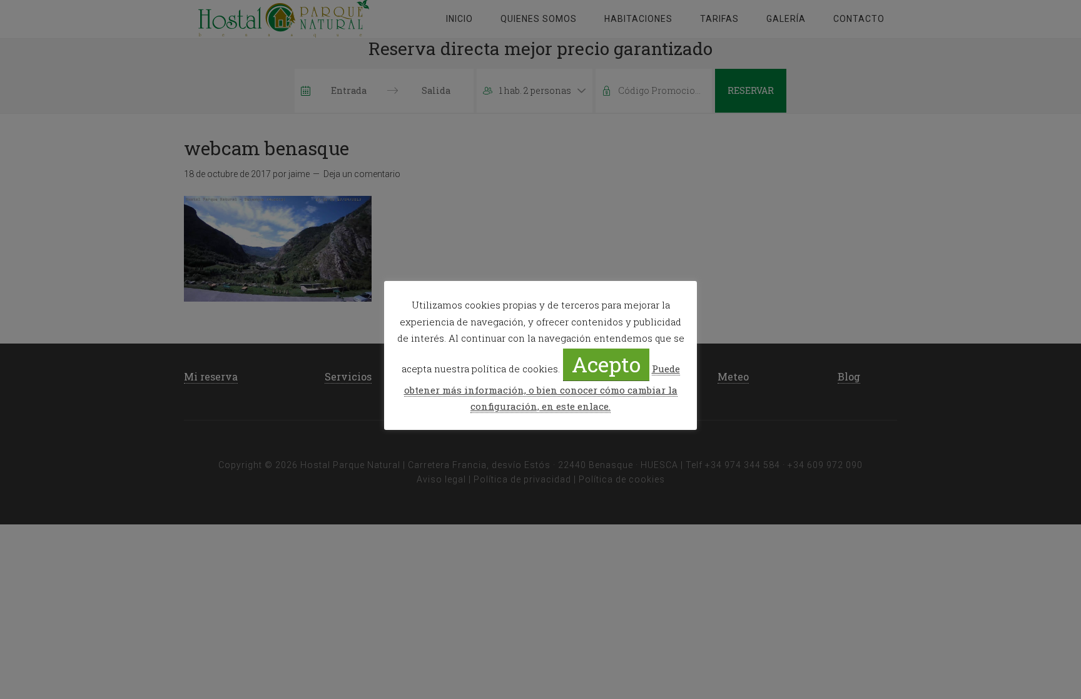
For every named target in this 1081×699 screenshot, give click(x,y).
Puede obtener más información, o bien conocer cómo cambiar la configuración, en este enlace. (542, 387)
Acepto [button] (606, 364)
